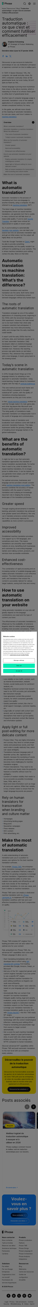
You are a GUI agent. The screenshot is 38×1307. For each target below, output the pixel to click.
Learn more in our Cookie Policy (19, 655)
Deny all (19, 665)
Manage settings (19, 660)
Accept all (19, 671)
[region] (19, 653)
